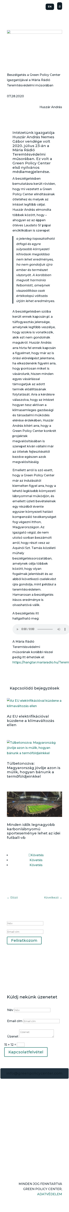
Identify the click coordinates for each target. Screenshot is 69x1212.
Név (10, 1010)
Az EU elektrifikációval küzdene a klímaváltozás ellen (30, 720)
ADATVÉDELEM (49, 1194)
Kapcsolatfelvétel (25, 1052)
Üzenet (12, 1036)
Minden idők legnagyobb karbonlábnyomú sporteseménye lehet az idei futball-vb (33, 831)
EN (50, 6)
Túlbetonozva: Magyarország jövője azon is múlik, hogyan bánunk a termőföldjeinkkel (33, 770)
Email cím (14, 1021)
